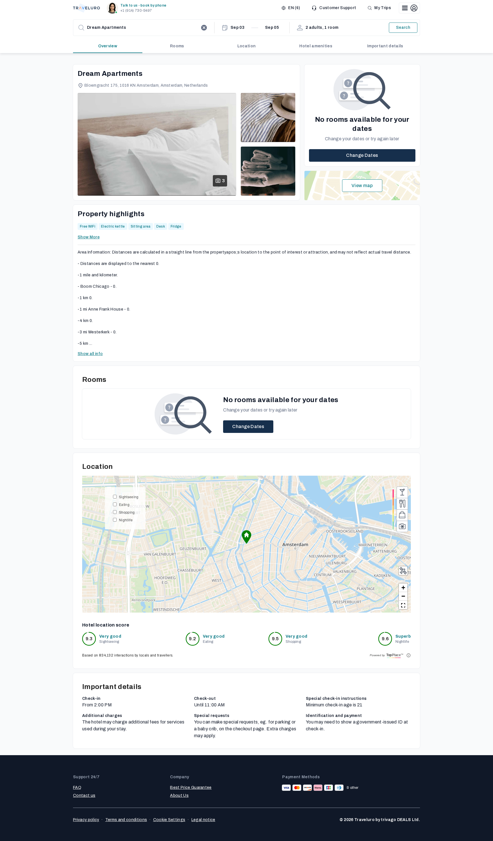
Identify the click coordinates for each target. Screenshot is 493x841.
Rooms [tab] (177, 46)
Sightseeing (129, 496)
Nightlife (126, 519)
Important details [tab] (385, 46)
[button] (138, 8)
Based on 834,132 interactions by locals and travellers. (127, 655)
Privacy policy (86, 820)
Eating (124, 504)
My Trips (382, 8)
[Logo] (86, 8)
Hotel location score (105, 625)
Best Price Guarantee (190, 787)
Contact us (84, 795)
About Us (179, 795)
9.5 (275, 638)
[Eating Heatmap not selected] (402, 503)
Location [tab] (246, 46)
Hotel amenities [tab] (315, 46)
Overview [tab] (107, 46)
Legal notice (203, 820)
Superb (403, 636)
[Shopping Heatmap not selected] (402, 515)
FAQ (77, 787)
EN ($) (294, 8)
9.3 (89, 638)
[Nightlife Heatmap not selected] (402, 492)
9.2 (192, 638)
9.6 (385, 638)
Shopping (127, 512)
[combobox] (142, 28)
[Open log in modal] (409, 8)
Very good (110, 636)
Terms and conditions (126, 820)
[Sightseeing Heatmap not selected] (402, 526)
